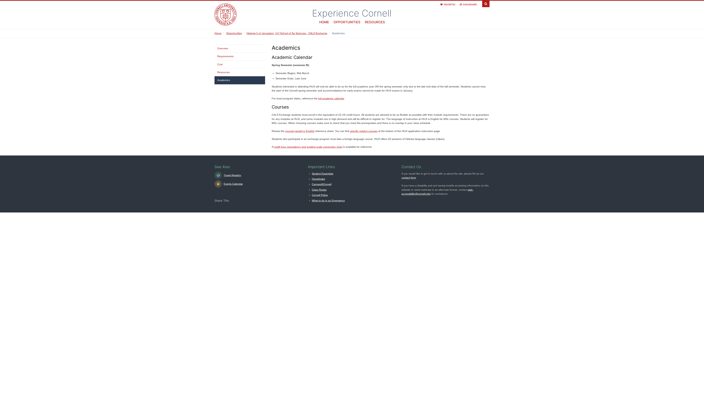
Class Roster (319, 189)
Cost (220, 64)
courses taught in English (299, 131)
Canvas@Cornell (321, 184)
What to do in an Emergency (328, 200)
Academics (223, 80)
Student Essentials (322, 173)
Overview (222, 48)
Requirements (225, 56)
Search (485, 3)
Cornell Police (320, 195)
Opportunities (346, 22)
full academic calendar (331, 98)
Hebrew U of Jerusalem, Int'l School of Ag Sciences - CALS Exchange (287, 33)
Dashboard (470, 4)
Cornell (351, 13)
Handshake (318, 178)
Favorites (449, 4)
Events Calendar (233, 183)
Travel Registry (232, 175)
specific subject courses (363, 131)
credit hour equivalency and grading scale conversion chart (308, 146)
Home (324, 22)
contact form (409, 177)
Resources (375, 22)
